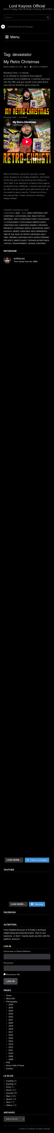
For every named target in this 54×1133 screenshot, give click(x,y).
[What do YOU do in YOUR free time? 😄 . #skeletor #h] (27, 814)
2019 (10, 1026)
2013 (10, 1044)
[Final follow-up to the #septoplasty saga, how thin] (27, 394)
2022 (10, 1017)
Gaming (9, 1084)
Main (18, 213)
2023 (10, 1014)
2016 (10, 1035)
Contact (9, 1068)
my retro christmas (30, 234)
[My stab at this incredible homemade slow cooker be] (27, 675)
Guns (8, 1087)
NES (29, 216)
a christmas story (28, 219)
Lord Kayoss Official (27, 6)
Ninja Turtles (38, 216)
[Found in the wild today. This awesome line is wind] (27, 478)
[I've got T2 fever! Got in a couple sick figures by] (27, 786)
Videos (9, 1105)
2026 (10, 1004)
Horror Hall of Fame (15, 1065)
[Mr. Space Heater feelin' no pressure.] (27, 842)
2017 (10, 1032)
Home (9, 995)
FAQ (8, 1062)
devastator (37, 228)
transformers (19, 243)
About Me (10, 998)
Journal (9, 1093)
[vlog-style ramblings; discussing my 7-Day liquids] (27, 309)
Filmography (11, 1001)
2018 (10, 1029)
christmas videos (22, 228)
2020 (10, 1023)
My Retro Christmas (21, 61)
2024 (10, 1011)
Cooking (10, 1081)
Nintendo (8, 219)
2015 (10, 1038)
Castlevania (20, 216)
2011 (10, 1050)
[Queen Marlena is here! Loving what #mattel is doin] (27, 758)
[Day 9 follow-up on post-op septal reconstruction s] (27, 535)
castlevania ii (11, 222)
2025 (10, 1007)
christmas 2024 (11, 225)
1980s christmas (35, 213)
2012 (10, 1047)
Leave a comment (40, 67)
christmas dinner (28, 225)
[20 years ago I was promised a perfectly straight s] (27, 619)
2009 (10, 1056)
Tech (8, 1102)
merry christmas (21, 231)
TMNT (16, 219)
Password (8, 963)
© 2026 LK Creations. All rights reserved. (34, 1129)
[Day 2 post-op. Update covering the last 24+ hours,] (27, 591)
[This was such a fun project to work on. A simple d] (27, 450)
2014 (10, 1041)
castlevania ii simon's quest (32, 222)
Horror (9, 1090)
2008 (10, 1059)
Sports (9, 1099)
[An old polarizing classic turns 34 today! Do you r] (27, 703)
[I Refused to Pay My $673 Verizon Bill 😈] (27, 887)
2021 (10, 1020)
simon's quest (20, 240)
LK (27, 67)
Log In (11, 981)
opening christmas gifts (21, 237)
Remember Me (13, 974)
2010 (10, 1053)
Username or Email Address (17, 951)
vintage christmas (37, 243)
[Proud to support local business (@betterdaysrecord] (27, 730)
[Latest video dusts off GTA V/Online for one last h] (27, 647)
